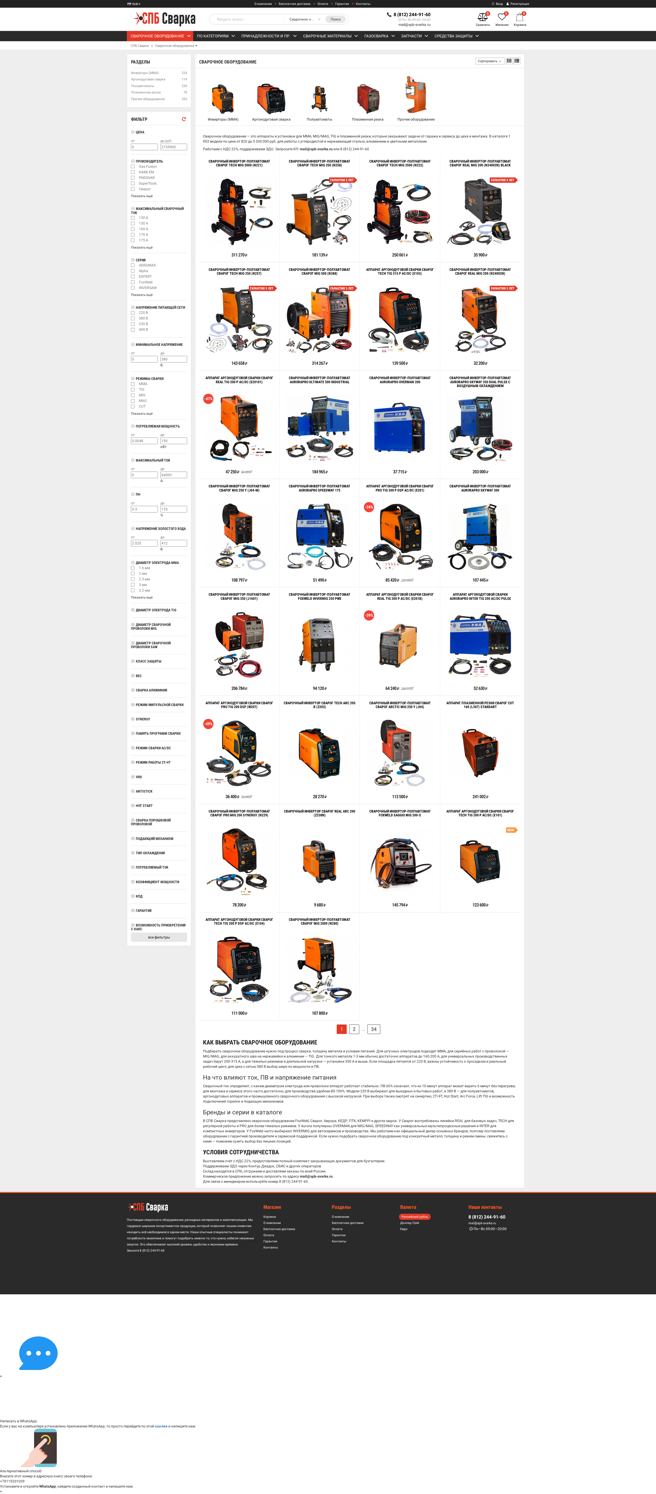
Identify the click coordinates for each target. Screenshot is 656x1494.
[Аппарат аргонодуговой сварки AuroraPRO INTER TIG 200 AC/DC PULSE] (480, 645)
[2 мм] (133, 573)
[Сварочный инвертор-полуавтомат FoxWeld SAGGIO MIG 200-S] (400, 861)
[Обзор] (223, 243)
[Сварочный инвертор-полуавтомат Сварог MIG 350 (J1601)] (239, 645)
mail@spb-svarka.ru (414, 25)
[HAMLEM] (133, 172)
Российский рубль (415, 1217)
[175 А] (133, 240)
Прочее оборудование (416, 119)
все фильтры (159, 937)
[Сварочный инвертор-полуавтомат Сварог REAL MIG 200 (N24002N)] (480, 320)
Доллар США (409, 1223)
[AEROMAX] (133, 265)
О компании (263, 4)
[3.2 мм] (133, 590)
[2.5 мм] (133, 579)
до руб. (166, 141)
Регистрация (519, 4)
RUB (134, 4)
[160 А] (133, 229)
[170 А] (133, 235)
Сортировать (487, 61)
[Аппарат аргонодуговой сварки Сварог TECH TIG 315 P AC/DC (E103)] (400, 320)
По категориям (213, 36)
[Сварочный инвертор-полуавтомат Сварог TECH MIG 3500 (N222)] (400, 212)
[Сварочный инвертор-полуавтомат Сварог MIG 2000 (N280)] (319, 970)
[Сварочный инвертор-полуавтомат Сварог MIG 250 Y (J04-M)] (239, 536)
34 (374, 1029)
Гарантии (342, 4)
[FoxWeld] (133, 282)
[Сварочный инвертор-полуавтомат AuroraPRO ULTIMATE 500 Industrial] (319, 428)
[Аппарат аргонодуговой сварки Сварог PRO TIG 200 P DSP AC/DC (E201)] (400, 536)
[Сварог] (133, 189)
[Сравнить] (206, 243)
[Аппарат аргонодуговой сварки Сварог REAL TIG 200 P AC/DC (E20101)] (239, 428)
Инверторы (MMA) (223, 119)
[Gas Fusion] (133, 166)
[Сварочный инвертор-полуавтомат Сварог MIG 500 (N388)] (319, 320)
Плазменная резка (368, 119)
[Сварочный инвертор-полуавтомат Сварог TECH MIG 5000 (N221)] (239, 212)
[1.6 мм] (133, 568)
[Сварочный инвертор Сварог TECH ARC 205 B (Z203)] (319, 753)
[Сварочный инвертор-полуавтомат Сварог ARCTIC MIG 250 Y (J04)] (400, 753)
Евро (403, 1229)
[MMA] (133, 384)
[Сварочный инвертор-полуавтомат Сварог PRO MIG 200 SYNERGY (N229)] (239, 861)
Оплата (322, 4)
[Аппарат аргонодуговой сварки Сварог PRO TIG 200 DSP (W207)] (239, 753)
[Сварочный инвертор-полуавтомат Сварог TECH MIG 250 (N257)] (239, 320)
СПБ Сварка (140, 46)
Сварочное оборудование (157, 36)
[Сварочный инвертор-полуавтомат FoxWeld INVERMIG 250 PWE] (319, 645)
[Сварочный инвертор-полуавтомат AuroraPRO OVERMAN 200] (400, 428)
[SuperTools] (133, 183)
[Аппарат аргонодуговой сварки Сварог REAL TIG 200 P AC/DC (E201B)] (400, 645)
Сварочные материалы (327, 36)
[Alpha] (133, 271)
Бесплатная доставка (295, 4)
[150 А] (133, 223)
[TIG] (133, 389)
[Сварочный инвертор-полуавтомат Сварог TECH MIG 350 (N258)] (319, 212)
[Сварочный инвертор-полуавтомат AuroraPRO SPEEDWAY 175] (319, 536)
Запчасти (411, 36)
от (133, 141)
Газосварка (376, 36)
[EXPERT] (133, 276)
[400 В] (133, 330)
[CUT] (133, 406)
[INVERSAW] (133, 288)
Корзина (269, 1217)
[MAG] (133, 401)
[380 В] (133, 318)
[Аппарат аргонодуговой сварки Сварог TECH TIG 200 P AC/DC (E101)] (480, 862)
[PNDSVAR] (133, 177)
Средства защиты (454, 36)
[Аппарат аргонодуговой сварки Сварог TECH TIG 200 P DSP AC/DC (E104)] (239, 970)
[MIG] (133, 395)
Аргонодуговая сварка (271, 119)
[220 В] (133, 313)
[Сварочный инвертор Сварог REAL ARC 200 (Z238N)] (319, 862)
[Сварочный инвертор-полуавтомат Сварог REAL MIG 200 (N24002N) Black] (480, 212)
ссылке (161, 1426)
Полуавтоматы (319, 119)
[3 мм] (133, 584)
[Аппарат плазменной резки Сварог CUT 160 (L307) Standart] (480, 753)
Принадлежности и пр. (265, 36)
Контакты (363, 4)
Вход (499, 4)
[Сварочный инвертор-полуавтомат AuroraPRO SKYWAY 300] (480, 536)
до (162, 353)
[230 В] (133, 324)
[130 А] (133, 218)
